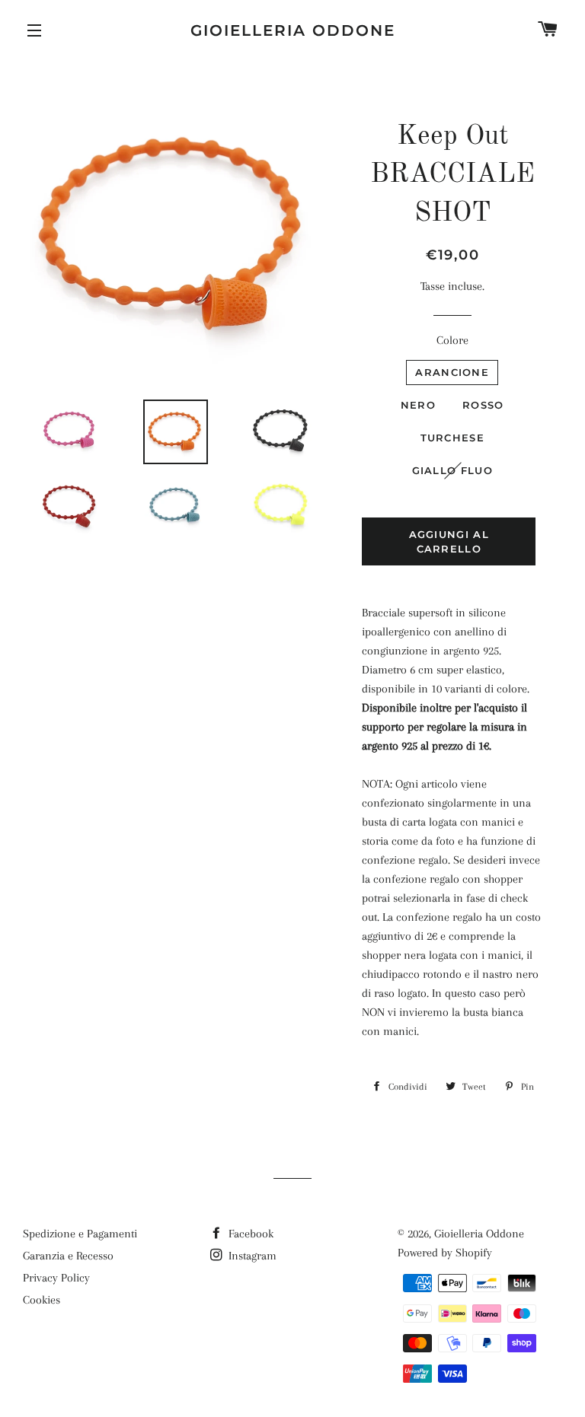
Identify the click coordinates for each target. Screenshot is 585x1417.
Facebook (249, 1233)
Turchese (452, 437)
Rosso (483, 405)
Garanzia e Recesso (68, 1256)
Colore (452, 340)
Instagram (251, 1256)
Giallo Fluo (452, 470)
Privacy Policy (56, 1278)
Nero (418, 405)
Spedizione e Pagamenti (80, 1233)
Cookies (41, 1300)
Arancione (452, 372)
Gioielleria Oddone (292, 30)
